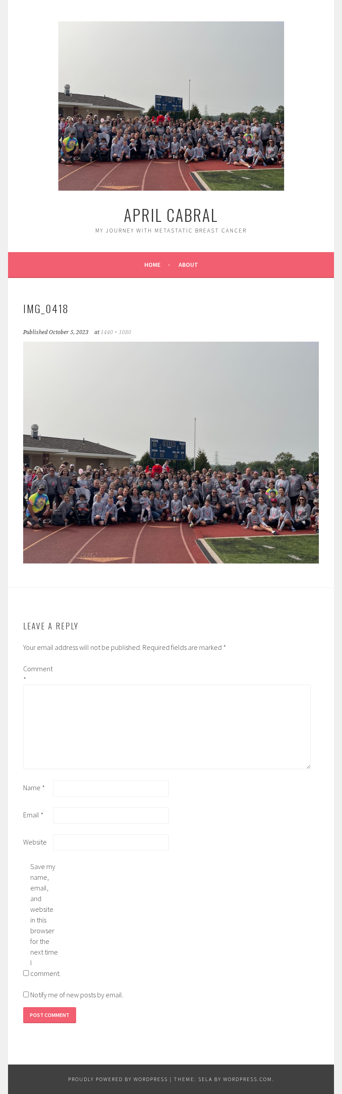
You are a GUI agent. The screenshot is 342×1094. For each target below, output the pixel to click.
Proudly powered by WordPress (118, 1079)
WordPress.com (247, 1079)
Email (33, 814)
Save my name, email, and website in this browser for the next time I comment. (44, 920)
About (188, 265)
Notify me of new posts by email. (76, 994)
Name (34, 787)
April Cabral (171, 214)
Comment (37, 674)
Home (152, 265)
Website (35, 841)
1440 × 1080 (116, 332)
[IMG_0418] (171, 560)
